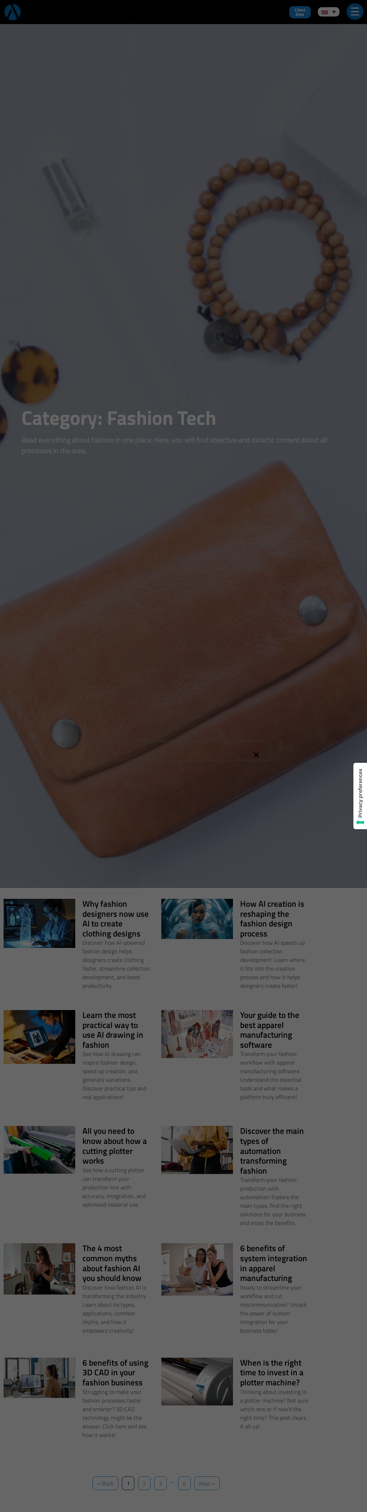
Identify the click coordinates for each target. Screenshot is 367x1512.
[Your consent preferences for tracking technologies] (360, 796)
